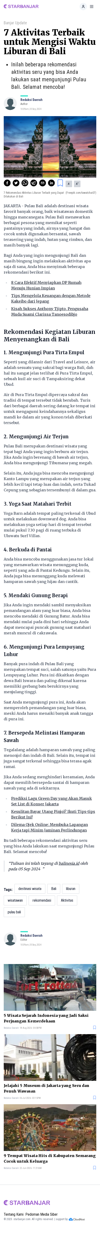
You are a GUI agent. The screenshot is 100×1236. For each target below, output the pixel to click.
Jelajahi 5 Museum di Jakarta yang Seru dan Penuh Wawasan (46, 1088)
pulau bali (14, 912)
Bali (53, 888)
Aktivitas (67, 900)
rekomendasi (42, 900)
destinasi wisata (29, 888)
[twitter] (16, 182)
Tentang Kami (13, 1214)
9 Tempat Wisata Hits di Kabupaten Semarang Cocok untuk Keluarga (50, 1158)
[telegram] (33, 182)
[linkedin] (51, 182)
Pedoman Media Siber (41, 1214)
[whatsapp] (24, 182)
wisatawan (15, 900)
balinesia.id (69, 863)
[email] (42, 182)
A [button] (69, 184)
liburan (70, 888)
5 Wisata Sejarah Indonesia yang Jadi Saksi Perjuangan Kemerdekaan (46, 1018)
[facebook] (7, 182)
